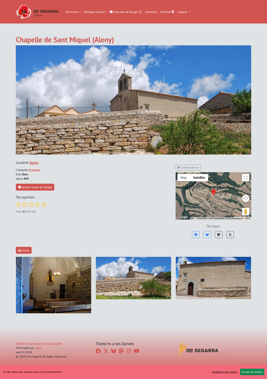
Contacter (151, 11)
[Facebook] (196, 234)
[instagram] (128, 351)
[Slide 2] (140, 149)
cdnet (37, 348)
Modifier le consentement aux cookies (39, 343)
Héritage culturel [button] (94, 11)
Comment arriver (189, 167)
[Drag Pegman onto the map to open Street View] (245, 211)
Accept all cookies (252, 371)
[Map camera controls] (245, 198)
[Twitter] (230, 234)
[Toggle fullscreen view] (245, 177)
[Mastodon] (219, 234)
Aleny (34, 162)
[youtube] (136, 351)
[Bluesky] (207, 234)
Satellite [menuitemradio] (199, 177)
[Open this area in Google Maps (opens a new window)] (183, 217)
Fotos (25, 250)
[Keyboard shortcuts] (192, 218)
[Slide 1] (133, 149)
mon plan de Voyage (127, 11)
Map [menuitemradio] (184, 177)
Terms (247, 218)
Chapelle (34, 170)
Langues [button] (182, 11)
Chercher (165, 11)
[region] (133, 372)
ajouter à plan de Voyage (36, 187)
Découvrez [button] (72, 11)
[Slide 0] (127, 149)
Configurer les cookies (224, 371)
